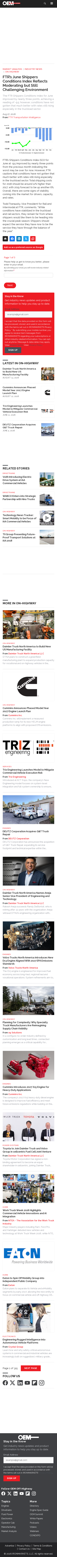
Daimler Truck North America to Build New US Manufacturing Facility (19, 371)
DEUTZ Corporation (18, 838)
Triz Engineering (17, 777)
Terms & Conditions (42, 1545)
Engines (7, 828)
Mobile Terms (16, 345)
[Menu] (51, 3)
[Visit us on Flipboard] (34, 1382)
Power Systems (11, 1145)
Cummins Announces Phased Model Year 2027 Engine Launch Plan (19, 390)
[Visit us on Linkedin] (20, 1382)
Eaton (11, 1285)
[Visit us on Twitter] (13, 1382)
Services (7, 767)
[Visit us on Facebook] (5, 1382)
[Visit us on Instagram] (41, 1382)
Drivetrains (9, 473)
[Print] (5, 238)
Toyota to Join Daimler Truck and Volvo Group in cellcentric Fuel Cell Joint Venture (27, 1150)
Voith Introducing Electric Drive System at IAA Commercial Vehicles (17, 480)
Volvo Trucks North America (23, 968)
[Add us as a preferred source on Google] (33, 238)
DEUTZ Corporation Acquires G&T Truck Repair (19, 426)
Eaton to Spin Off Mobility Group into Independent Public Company (23, 1279)
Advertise (9, 1545)
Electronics (9, 1336)
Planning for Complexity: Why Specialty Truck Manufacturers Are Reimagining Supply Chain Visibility (25, 1025)
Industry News (33, 69)
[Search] (44, 3)
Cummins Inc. (15, 715)
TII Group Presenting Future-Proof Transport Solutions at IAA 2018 (19, 537)
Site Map (36, 1549)
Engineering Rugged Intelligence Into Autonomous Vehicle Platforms (24, 1341)
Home (5, 1207)
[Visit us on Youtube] (27, 1382)
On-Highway (12, 72)
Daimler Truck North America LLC (26, 653)
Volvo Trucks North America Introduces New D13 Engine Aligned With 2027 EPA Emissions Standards (28, 960)
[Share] (12, 238)
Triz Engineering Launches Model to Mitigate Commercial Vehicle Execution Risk (20, 408)
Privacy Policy (36, 345)
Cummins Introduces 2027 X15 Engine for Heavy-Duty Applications (26, 1088)
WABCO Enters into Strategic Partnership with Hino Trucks (19, 498)
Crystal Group (15, 1347)
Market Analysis (12, 69)
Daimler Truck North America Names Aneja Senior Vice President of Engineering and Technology (27, 895)
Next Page (30, 1368)
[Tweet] (26, 238)
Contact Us (24, 1549)
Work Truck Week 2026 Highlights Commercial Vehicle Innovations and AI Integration (25, 1213)
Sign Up (13, 350)
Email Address (13, 309)
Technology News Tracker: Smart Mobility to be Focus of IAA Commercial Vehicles (19, 518)
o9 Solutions (15, 1032)
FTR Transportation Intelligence (24, 117)
